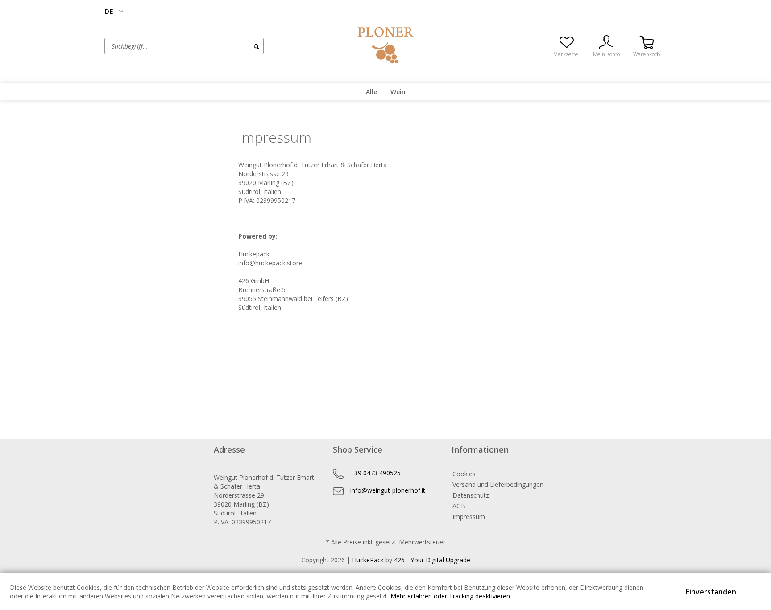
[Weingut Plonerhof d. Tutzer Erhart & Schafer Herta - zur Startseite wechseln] (385, 45)
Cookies (464, 474)
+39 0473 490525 (375, 473)
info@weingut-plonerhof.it (387, 490)
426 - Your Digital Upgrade (432, 560)
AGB (458, 506)
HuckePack (368, 560)
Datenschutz (470, 495)
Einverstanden (711, 592)
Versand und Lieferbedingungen (497, 484)
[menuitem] (218, 46)
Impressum (468, 516)
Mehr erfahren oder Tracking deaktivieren (450, 596)
